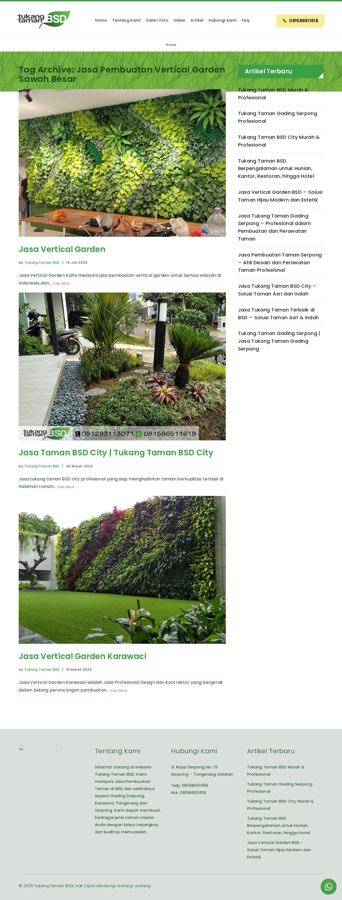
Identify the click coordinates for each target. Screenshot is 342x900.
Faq (245, 20)
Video (179, 20)
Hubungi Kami (222, 20)
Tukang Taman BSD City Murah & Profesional (279, 141)
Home (101, 20)
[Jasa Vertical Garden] (122, 241)
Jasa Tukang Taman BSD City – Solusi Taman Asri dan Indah (277, 290)
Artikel (197, 20)
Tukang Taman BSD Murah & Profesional (273, 93)
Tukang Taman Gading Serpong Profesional (277, 117)
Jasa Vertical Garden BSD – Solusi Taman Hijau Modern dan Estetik (280, 196)
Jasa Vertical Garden (62, 249)
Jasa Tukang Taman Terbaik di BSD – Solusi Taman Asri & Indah (278, 313)
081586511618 (195, 785)
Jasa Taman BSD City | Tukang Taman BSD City (116, 452)
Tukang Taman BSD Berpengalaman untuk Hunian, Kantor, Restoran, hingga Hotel (276, 168)
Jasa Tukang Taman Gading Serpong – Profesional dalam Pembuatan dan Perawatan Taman (274, 227)
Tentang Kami (126, 20)
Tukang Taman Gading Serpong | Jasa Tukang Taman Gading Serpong (279, 341)
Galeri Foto (157, 20)
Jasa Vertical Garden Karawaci (83, 656)
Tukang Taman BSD (42, 262)
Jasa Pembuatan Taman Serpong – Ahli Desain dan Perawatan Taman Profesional (280, 262)
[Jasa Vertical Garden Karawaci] (122, 648)
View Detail (61, 283)
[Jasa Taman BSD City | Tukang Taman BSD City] (122, 444)
